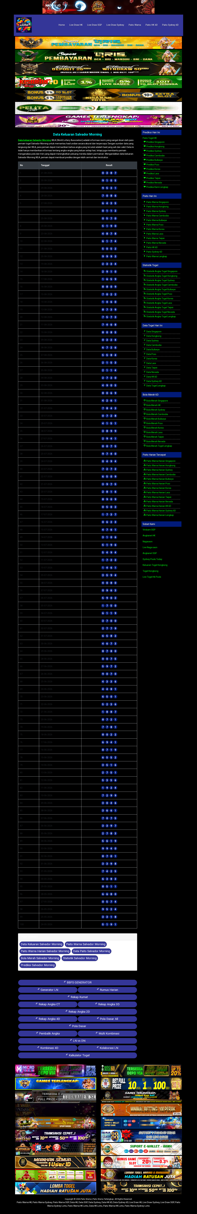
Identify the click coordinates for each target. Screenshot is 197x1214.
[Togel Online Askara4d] (55, 1123)
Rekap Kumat (79, 997)
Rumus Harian (108, 990)
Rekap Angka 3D (108, 1004)
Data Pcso (151, 354)
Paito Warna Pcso (154, 224)
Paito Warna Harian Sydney (159, 470)
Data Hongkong (153, 336)
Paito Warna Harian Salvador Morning (45, 951)
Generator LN (49, 990)
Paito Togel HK (150, 138)
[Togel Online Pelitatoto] (98, 108)
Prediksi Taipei (153, 178)
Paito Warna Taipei (155, 238)
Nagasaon (148, 541)
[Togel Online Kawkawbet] (55, 1097)
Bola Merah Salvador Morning (40, 958)
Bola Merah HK (153, 405)
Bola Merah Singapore (157, 400)
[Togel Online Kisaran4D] (98, 82)
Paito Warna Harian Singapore (160, 461)
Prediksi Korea (153, 169)
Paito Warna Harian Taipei (158, 497)
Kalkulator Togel (79, 1055)
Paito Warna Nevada (156, 243)
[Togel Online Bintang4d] (55, 1136)
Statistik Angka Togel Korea (159, 298)
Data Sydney (152, 340)
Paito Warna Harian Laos (158, 492)
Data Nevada (152, 372)
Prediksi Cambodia (155, 155)
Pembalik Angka (49, 1033)
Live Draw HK (76, 25)
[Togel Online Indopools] (141, 1162)
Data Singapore (153, 331)
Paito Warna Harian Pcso (158, 483)
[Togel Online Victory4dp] (55, 1084)
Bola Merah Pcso (154, 423)
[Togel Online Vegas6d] (55, 1110)
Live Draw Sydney (115, 25)
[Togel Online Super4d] (98, 69)
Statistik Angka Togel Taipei (159, 307)
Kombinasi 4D (49, 1048)
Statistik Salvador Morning (80, 958)
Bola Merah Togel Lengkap (159, 446)
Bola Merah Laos (154, 432)
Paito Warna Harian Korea (158, 488)
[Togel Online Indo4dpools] (55, 1188)
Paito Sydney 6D (170, 25)
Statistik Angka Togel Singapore (161, 271)
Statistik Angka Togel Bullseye (161, 289)
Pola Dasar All (108, 1019)
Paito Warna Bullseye (156, 220)
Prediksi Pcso (152, 164)
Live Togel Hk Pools (152, 577)
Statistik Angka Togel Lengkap (161, 316)
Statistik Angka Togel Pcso (159, 294)
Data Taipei (151, 367)
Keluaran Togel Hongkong (155, 565)
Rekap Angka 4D (49, 1019)
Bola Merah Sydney (155, 410)
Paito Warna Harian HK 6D (158, 506)
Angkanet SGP (150, 553)
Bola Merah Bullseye (156, 419)
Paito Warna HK (24, 1202)
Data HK (74, 1202)
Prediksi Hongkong (155, 146)
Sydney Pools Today (152, 559)
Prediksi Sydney (154, 151)
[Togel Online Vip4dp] (141, 1097)
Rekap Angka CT (49, 1004)
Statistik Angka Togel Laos (159, 303)
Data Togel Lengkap (156, 385)
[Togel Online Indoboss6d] (141, 1071)
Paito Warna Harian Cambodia (160, 474)
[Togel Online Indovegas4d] (141, 1188)
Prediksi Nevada (154, 182)
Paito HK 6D (152, 25)
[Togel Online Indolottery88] (141, 1136)
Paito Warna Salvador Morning (85, 944)
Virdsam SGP (149, 529)
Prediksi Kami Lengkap (157, 187)
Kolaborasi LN (108, 1048)
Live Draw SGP (94, 25)
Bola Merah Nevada (155, 441)
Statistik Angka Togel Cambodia (161, 285)
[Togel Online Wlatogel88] (55, 1149)
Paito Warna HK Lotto (78, 1206)
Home (62, 25)
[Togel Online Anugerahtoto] (141, 1123)
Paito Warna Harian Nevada (159, 501)
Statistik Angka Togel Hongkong (161, 276)
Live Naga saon (150, 547)
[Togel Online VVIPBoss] (98, 43)
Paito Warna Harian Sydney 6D (161, 510)
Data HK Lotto (95, 1206)
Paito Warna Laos (154, 234)
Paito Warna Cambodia (157, 215)
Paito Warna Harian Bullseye (160, 479)
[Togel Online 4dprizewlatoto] (55, 1162)
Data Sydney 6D (154, 381)
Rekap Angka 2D (79, 1011)
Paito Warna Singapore (157, 202)
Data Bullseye (153, 349)
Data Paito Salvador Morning (91, 951)
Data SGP (83, 1202)
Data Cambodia (153, 345)
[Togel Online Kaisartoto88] (55, 1175)
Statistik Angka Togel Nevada (160, 312)
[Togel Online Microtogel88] (55, 1071)
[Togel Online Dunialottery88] (141, 1110)
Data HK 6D (151, 377)
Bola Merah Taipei (155, 437)
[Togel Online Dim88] (98, 56)
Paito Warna (135, 25)
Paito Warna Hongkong (157, 206)
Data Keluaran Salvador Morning (77, 134)
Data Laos (151, 363)
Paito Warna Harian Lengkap (160, 515)
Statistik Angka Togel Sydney (160, 280)
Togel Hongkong (150, 571)
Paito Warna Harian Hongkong (160, 465)
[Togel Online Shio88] (141, 1175)
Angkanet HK (149, 535)
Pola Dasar (78, 1026)
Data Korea (151, 358)
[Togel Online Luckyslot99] (141, 1084)
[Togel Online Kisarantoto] (98, 95)
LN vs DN (78, 1040)
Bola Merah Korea (155, 428)
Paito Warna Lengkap (156, 256)
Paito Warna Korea (155, 229)
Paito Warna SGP (61, 1202)
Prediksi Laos (152, 173)
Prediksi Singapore (155, 142)
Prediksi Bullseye (154, 160)
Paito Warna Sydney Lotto (137, 1206)
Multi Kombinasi (108, 1033)
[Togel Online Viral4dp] (98, 121)
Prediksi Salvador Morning (38, 965)
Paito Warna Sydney (156, 211)
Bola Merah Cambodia (157, 414)
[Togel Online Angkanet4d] (141, 1149)
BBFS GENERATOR (79, 982)
